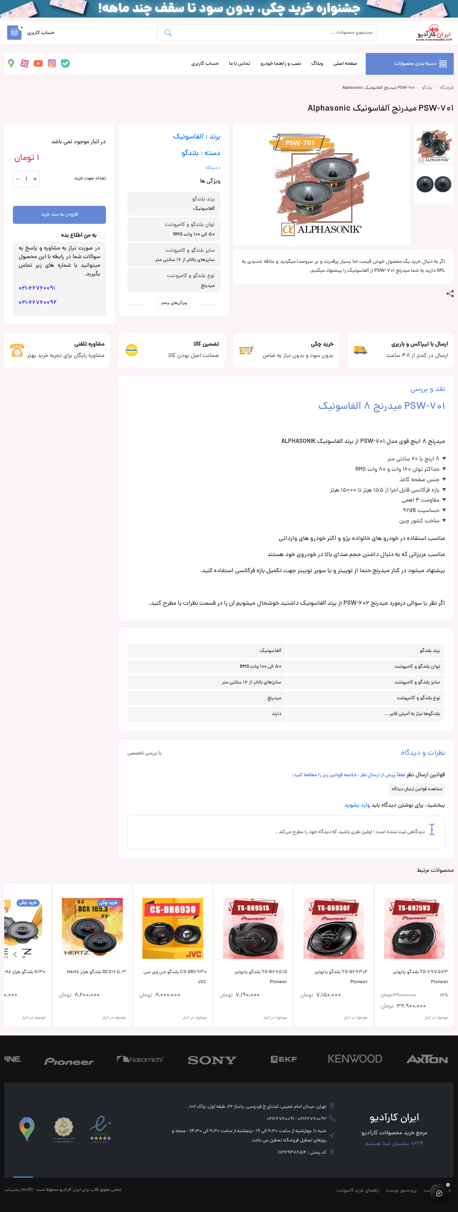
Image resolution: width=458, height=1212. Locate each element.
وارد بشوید (357, 805)
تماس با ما (239, 64)
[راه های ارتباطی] (439, 1193)
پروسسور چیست (401, 1190)
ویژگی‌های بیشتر (174, 303)
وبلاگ (317, 64)
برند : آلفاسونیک (196, 137)
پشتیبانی (12, 1189)
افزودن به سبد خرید (59, 214)
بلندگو (427, 88)
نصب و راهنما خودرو (280, 64)
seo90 (27, 1189)
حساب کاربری (205, 64)
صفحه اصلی (345, 64)
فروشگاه (446, 88)
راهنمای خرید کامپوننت (357, 1190)
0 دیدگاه (213, 168)
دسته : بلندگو (200, 153)
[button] (14, 32)
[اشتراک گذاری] (450, 294)
